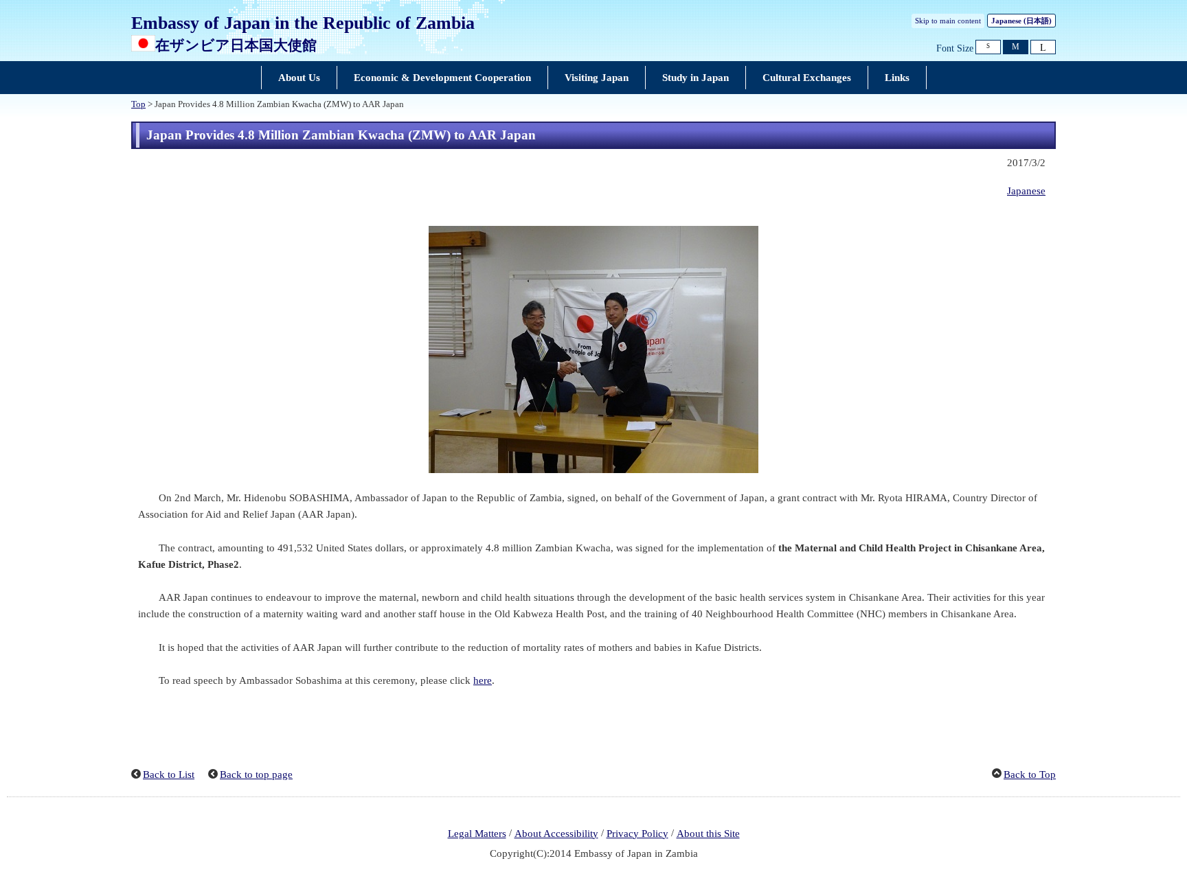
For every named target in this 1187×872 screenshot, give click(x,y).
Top (138, 104)
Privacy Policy (637, 833)
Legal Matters (477, 833)
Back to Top (1030, 774)
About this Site (708, 833)
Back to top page (256, 774)
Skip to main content (948, 20)
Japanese (1021, 20)
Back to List (168, 774)
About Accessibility (556, 833)
